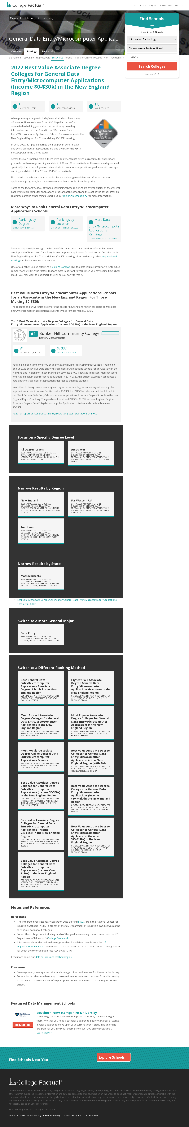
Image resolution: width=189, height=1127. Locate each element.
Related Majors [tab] (50, 51)
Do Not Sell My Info (72, 1115)
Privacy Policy (34, 1115)
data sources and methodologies (53, 957)
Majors (153, 5)
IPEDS (81, 921)
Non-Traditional (113, 57)
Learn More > (44, 1032)
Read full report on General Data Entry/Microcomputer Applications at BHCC (55, 413)
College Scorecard (58, 938)
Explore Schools (111, 1057)
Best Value (57, 57)
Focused (97, 57)
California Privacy (51, 1115)
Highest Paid (43, 57)
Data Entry (30, 18)
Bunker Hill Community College (69, 333)
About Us (13, 1115)
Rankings (166, 5)
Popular (69, 57)
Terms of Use (91, 1115)
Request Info (23, 1024)
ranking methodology (75, 195)
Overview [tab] (16, 51)
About (179, 5)
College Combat (61, 267)
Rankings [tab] (32, 51)
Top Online (28, 57)
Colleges (140, 5)
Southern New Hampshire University (66, 1012)
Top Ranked (14, 57)
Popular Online (83, 57)
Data (22, 1115)
